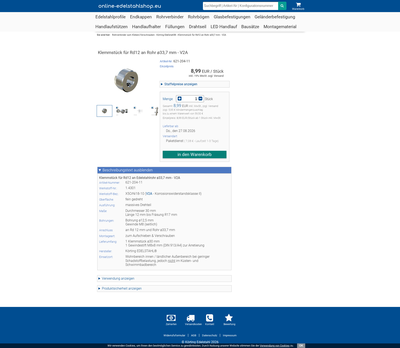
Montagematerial (280, 26)
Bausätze (250, 26)
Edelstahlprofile (110, 16)
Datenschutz (209, 335)
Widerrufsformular (174, 335)
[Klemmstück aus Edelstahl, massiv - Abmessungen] (140, 111)
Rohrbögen (198, 16)
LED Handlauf (224, 26)
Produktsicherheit (115, 288)
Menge (168, 99)
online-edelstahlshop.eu (129, 6)
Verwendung (111, 278)
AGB (193, 335)
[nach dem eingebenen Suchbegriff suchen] (282, 6)
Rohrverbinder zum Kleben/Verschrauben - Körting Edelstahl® (144, 35)
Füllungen (175, 26)
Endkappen (141, 16)
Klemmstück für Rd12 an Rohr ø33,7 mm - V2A (202, 35)
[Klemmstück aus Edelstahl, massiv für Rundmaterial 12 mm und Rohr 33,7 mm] (127, 81)
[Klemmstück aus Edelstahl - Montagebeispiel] (157, 111)
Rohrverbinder (170, 16)
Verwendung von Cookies (275, 345)
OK (301, 345)
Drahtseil (197, 26)
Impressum (229, 335)
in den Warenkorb (195, 154)
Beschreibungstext (117, 170)
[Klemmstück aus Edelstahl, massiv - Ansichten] (122, 111)
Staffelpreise (173, 84)
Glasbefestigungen (232, 16)
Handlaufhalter (146, 26)
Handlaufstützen (111, 26)
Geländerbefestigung (275, 16)
